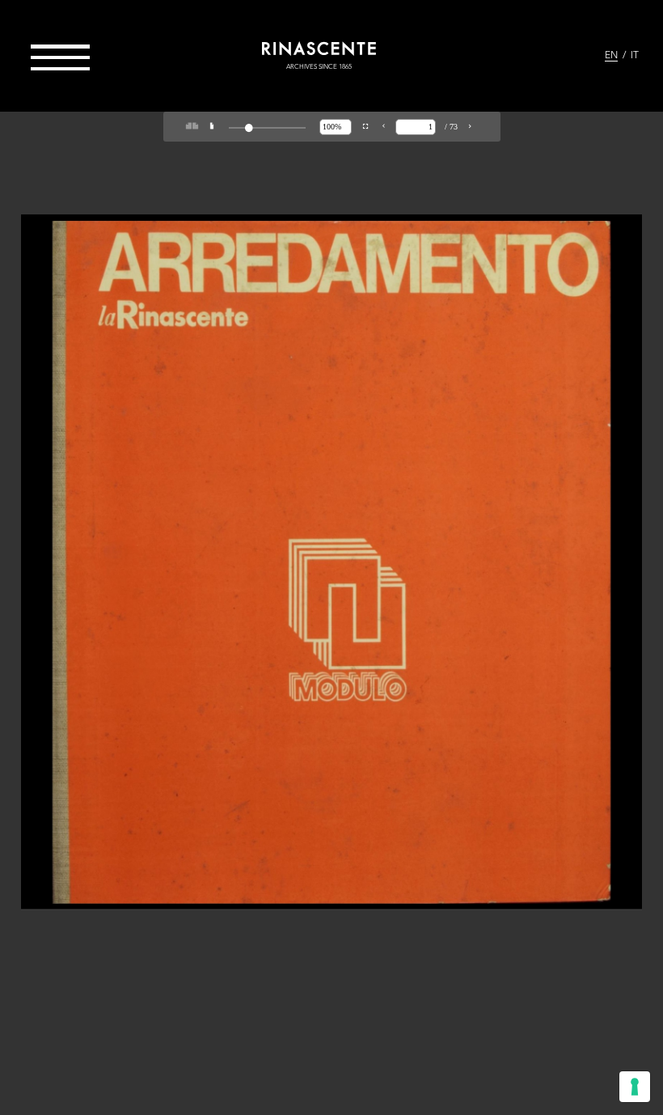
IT (635, 56)
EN (611, 56)
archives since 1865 (319, 67)
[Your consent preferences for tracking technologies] (634, 1086)
